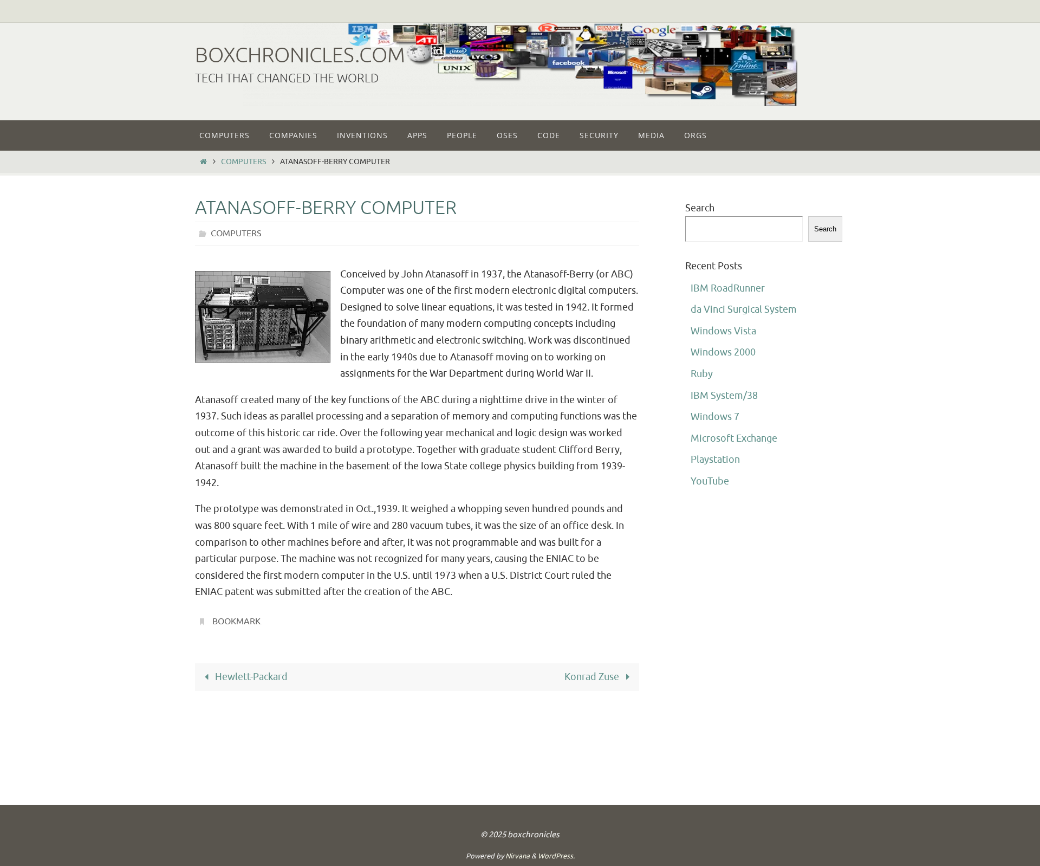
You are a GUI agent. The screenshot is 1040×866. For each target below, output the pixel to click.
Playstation (715, 460)
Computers (243, 161)
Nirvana (517, 856)
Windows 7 (715, 417)
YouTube (710, 481)
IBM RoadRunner (728, 288)
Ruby (702, 374)
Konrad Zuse (592, 677)
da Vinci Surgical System (744, 309)
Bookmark (236, 621)
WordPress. (556, 856)
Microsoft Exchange (734, 438)
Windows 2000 (723, 352)
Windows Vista (723, 331)
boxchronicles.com (300, 55)
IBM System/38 (724, 396)
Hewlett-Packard (250, 677)
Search (699, 208)
